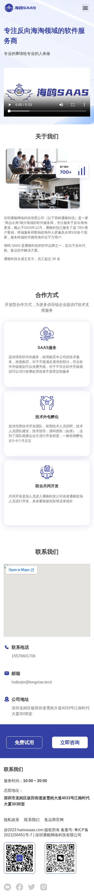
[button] (85, 8)
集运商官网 (54, 820)
